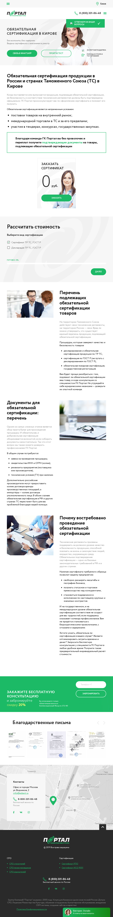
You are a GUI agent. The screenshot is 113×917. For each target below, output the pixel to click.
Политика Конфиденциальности (86, 702)
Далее (98, 271)
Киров (103, 3)
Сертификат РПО (70, 863)
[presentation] (98, 723)
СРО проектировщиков (20, 867)
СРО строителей (17, 863)
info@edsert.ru (20, 793)
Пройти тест (56, 53)
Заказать (56, 198)
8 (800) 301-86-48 (90, 13)
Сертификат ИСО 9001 (72, 867)
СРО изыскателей (17, 871)
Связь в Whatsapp (22, 53)
